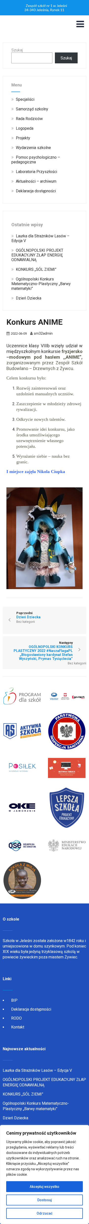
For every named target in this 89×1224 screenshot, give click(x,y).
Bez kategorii (25, 622)
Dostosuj (44, 1200)
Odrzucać (44, 1213)
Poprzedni (28, 615)
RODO (16, 1018)
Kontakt (17, 1027)
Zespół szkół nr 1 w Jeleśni (46, 5)
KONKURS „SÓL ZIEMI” (23, 1094)
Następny (43, 651)
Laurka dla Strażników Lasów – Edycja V (37, 1070)
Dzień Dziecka (15, 1118)
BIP (14, 1000)
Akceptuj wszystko (44, 1187)
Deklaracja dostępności (31, 1009)
